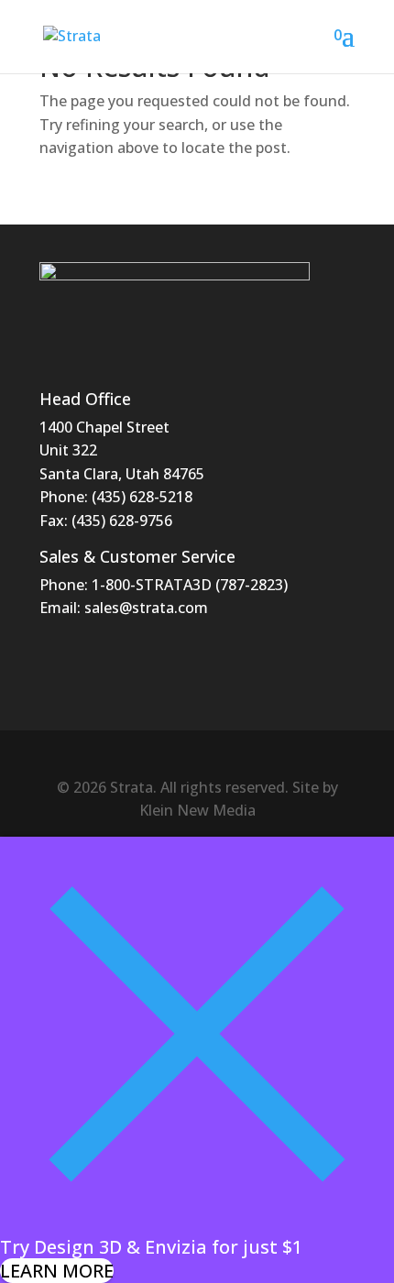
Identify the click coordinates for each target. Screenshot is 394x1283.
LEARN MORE (57, 1270)
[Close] (197, 1224)
